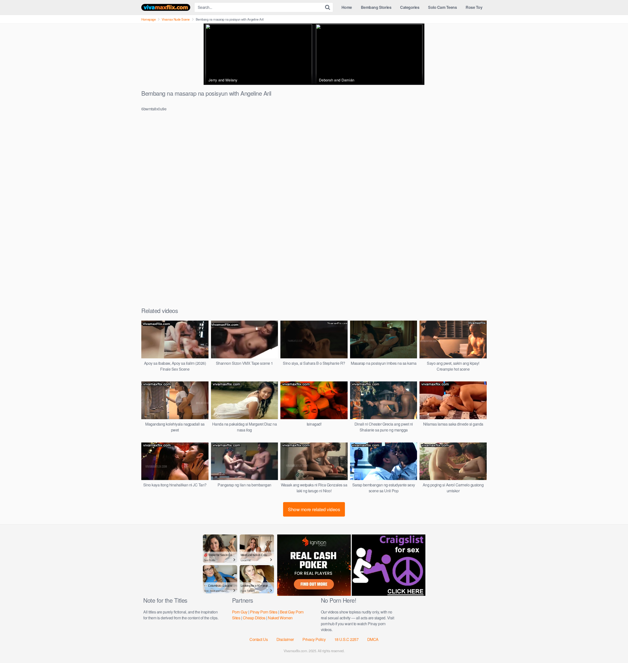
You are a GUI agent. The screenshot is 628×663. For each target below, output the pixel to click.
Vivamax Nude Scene (176, 19)
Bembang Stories (376, 7)
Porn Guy (240, 612)
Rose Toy (474, 7)
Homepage (148, 19)
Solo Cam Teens (442, 7)
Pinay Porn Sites (263, 612)
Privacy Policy (314, 639)
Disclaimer (285, 639)
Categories (409, 7)
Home (346, 7)
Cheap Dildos (254, 618)
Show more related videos (314, 509)
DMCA (373, 639)
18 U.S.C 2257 (346, 639)
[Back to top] (614, 647)
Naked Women (280, 618)
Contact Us (258, 639)
